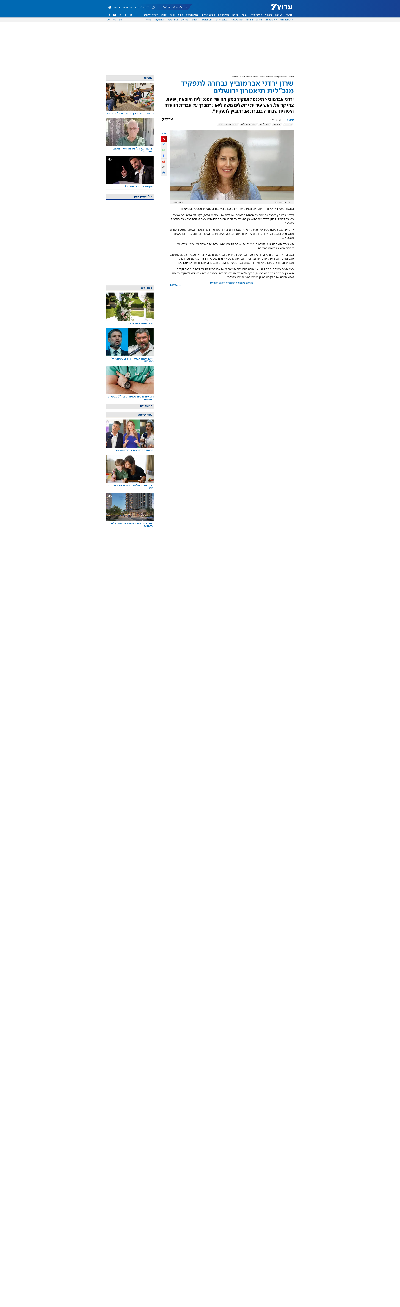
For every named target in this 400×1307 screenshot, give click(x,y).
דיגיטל (259, 20)
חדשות (289, 15)
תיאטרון (277, 124)
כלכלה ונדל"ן (192, 15)
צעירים (249, 20)
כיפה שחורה (271, 20)
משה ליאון (265, 124)
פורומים (184, 20)
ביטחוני (268, 15)
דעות (180, 15)
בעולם (235, 15)
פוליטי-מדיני (256, 15)
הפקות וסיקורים (151, 15)
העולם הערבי (221, 20)
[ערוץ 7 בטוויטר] (131, 15)
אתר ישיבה (173, 20)
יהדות (164, 15)
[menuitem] (289, 15)
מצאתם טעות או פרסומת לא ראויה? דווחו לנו (231, 283)
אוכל (172, 15)
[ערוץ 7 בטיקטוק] (109, 15)
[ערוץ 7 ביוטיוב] (115, 15)
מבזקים (278, 15)
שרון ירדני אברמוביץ (228, 124)
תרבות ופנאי (206, 20)
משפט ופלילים (208, 15)
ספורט (195, 20)
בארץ (244, 15)
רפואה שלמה (237, 20)
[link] (130, 113)
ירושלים (288, 124)
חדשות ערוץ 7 (279, 9)
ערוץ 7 (291, 77)
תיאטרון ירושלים (248, 124)
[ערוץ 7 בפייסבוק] (125, 15)
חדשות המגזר (286, 20)
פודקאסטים (223, 15)
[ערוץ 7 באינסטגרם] (120, 15)
